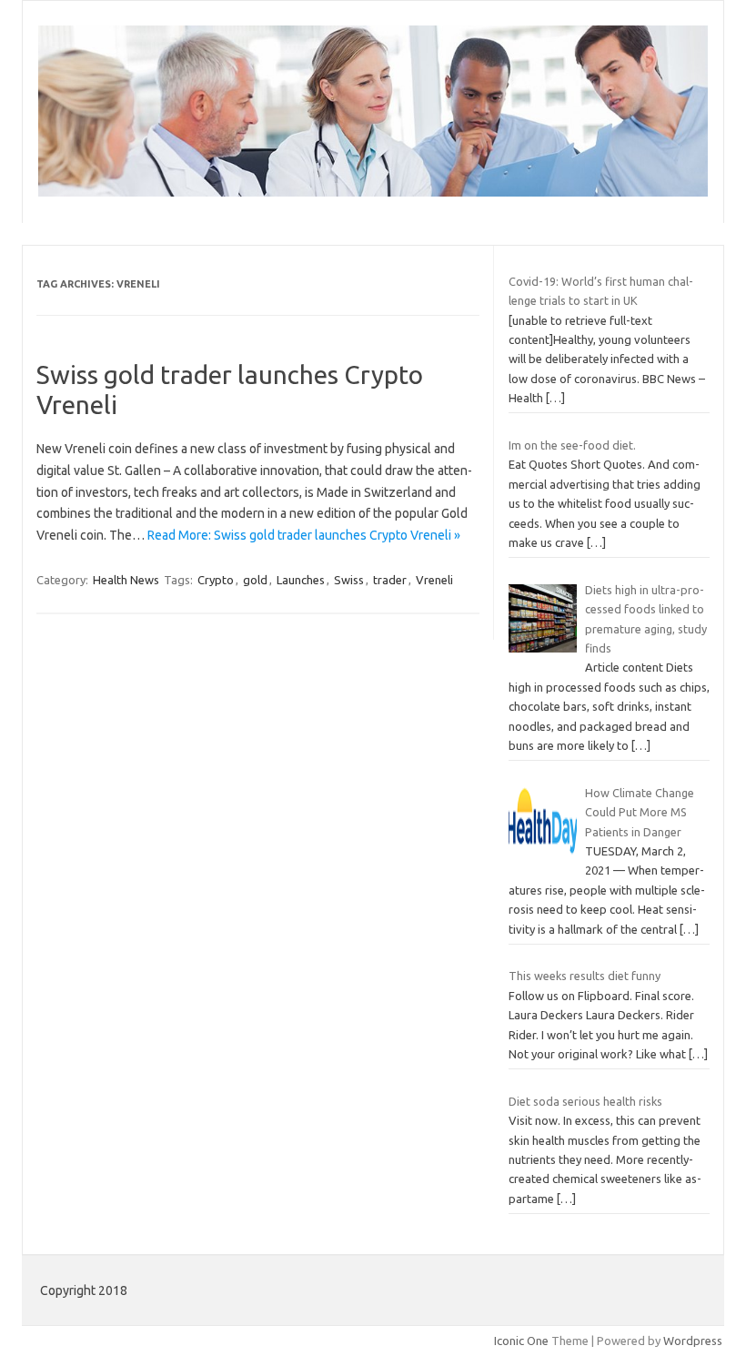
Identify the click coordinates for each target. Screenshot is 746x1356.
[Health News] (373, 192)
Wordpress (692, 1340)
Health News (126, 579)
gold (255, 579)
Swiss (349, 579)
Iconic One (521, 1340)
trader (390, 579)
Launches (301, 579)
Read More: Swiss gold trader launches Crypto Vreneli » (303, 535)
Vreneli (434, 579)
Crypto (215, 579)
